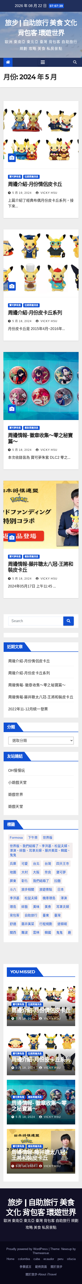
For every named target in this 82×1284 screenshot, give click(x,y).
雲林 (36, 932)
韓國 (48, 932)
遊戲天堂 (15, 806)
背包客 (14, 915)
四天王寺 (62, 863)
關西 (13, 932)
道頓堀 (62, 924)
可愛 (24, 863)
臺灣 (57, 915)
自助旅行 (31, 915)
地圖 (13, 872)
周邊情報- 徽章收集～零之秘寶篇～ (40, 438)
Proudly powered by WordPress (27, 1249)
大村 (24, 872)
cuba (36, 1259)
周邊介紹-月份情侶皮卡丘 (35, 184)
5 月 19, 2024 (22, 192)
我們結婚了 (41, 881)
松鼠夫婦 (31, 898)
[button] (75, 62)
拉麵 (57, 881)
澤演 (64, 898)
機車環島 (49, 898)
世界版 (47, 837)
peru (60, 1259)
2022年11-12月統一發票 (28, 709)
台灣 (48, 863)
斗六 (13, 889)
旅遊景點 (45, 889)
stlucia (71, 1259)
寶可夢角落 (15, 176)
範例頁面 (41, 1266)
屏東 (13, 881)
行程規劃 (45, 924)
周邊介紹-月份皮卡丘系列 (35, 313)
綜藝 (24, 906)
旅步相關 (27, 889)
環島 (13, 906)
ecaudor (49, 1259)
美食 (48, 906)
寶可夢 (61, 872)
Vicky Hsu (48, 192)
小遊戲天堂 (17, 782)
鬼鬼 (59, 932)
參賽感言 (25, 1266)
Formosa (16, 837)
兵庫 (13, 863)
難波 (24, 932)
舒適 (13, 924)
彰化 (24, 881)
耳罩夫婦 (62, 906)
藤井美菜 (27, 924)
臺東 (46, 915)
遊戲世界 (15, 794)
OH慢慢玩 (16, 770)
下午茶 (33, 837)
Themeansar (41, 1253)
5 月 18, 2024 (22, 321)
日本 (60, 889)
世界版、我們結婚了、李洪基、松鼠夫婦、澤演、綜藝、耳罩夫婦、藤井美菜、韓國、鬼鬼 (40, 850)
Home (10, 1259)
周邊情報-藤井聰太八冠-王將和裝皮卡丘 (40, 567)
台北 (36, 863)
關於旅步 (56, 1266)
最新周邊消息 (31, 428)
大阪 (36, 872)
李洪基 (14, 898)
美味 (36, 906)
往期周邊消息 (31, 176)
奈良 (48, 872)
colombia (24, 1259)
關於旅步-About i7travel (41, 1274)
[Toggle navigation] (43, 62)
